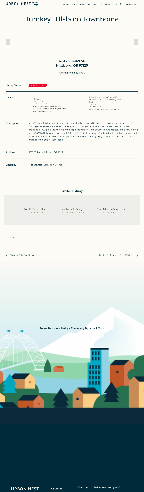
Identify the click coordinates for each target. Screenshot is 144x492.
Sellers (75, 4)
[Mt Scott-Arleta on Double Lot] (109, 205)
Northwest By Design (72, 209)
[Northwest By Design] (72, 205)
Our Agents (98, 4)
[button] (8, 42)
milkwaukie (81, 212)
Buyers (66, 4)
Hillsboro (10, 238)
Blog (115, 4)
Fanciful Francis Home (36, 209)
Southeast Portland (36, 212)
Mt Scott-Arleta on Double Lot (109, 209)
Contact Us (131, 4)
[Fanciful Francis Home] (36, 205)
